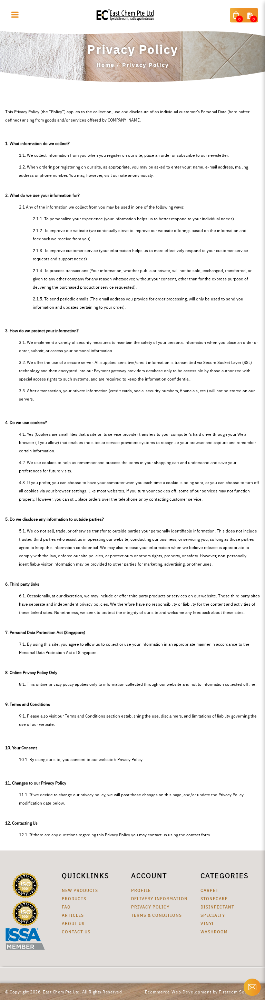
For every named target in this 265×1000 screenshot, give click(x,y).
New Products (80, 890)
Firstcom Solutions (239, 991)
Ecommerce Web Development (178, 991)
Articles (73, 915)
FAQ (66, 907)
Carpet (209, 890)
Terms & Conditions (156, 915)
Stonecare (214, 898)
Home (106, 65)
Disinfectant (217, 907)
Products (74, 898)
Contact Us (76, 931)
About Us (73, 923)
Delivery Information (159, 898)
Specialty (212, 915)
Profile (141, 890)
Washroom (214, 931)
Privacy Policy (145, 65)
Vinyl (207, 923)
